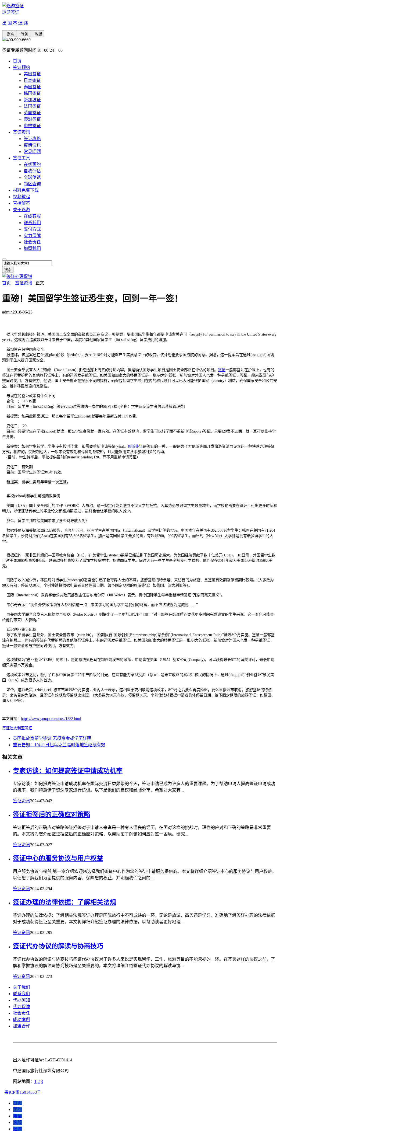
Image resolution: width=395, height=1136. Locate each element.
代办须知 (21, 1000)
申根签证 (32, 125)
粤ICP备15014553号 (22, 1092)
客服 (37, 34)
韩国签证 (32, 93)
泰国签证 (32, 87)
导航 (23, 34)
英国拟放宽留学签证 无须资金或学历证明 (52, 738)
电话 (17, 1116)
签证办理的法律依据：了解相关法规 (64, 902)
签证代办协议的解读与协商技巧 (58, 946)
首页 (17, 61)
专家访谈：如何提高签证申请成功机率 (68, 770)
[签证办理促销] (17, 276)
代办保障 (21, 1006)
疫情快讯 (32, 145)
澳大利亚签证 (21, 728)
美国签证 (32, 74)
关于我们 (21, 987)
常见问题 (32, 151)
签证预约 (21, 67)
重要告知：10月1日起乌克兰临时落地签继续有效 (59, 745)
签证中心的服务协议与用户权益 (58, 858)
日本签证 (32, 80)
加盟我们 (32, 248)
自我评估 (32, 171)
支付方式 (32, 229)
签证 (221, 370)
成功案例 (21, 1019)
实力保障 (32, 235)
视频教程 (21, 196)
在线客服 (32, 216)
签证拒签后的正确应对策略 (51, 814)
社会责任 (32, 242)
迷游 (17, 1129)
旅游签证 (135, 446)
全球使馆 (32, 177)
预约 (17, 1109)
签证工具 (21, 158)
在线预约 (32, 164)
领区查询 (32, 184)
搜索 (9, 34)
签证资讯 (21, 132)
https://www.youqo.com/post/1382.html (51, 719)
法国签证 (32, 106)
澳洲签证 (32, 119)
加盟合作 (21, 1026)
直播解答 (21, 203)
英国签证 (32, 112)
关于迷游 (21, 209)
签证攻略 (32, 138)
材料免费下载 (26, 190)
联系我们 (32, 222)
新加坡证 (32, 99)
